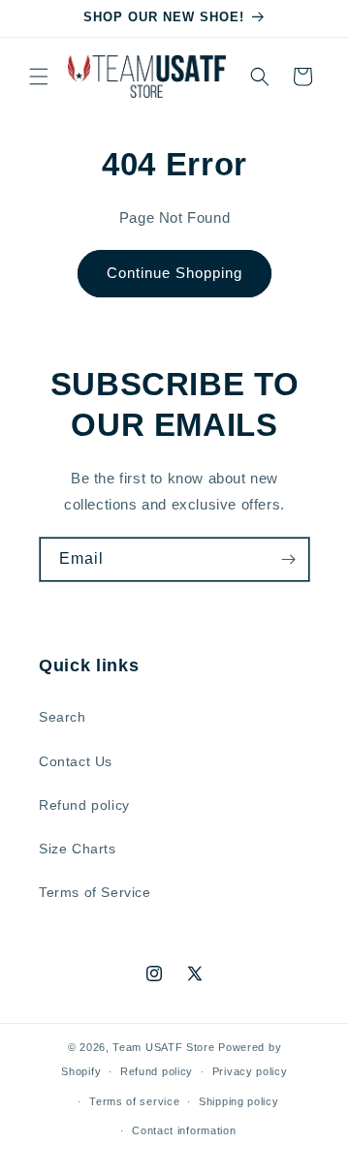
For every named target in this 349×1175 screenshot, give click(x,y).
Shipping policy (239, 1101)
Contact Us (75, 761)
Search (62, 717)
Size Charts (77, 848)
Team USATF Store (163, 1047)
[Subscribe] (288, 559)
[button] (38, 76)
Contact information (184, 1130)
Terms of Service (95, 892)
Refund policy (84, 805)
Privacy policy (250, 1071)
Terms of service (134, 1101)
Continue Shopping (174, 272)
